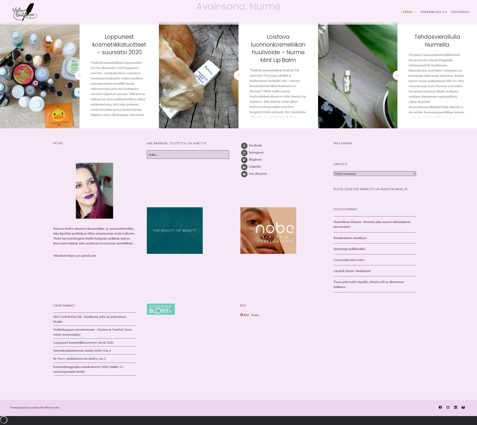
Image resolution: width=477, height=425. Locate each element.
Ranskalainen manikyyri (350, 238)
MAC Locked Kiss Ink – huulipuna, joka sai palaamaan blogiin (89, 319)
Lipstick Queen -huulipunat (352, 271)
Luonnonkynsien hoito (349, 260)
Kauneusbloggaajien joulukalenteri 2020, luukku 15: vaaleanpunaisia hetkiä (88, 369)
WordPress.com (49, 407)
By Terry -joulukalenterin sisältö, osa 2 (79, 358)
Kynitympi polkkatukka (349, 249)
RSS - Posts (251, 315)
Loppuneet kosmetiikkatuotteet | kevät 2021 (83, 342)
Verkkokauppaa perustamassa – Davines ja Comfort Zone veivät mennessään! (92, 331)
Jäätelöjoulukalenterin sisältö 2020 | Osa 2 (82, 350)
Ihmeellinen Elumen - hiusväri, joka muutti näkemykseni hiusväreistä (372, 224)
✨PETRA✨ (408, 12)
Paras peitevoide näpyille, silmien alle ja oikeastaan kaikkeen (369, 284)
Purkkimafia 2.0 (434, 12)
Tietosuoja (460, 12)
